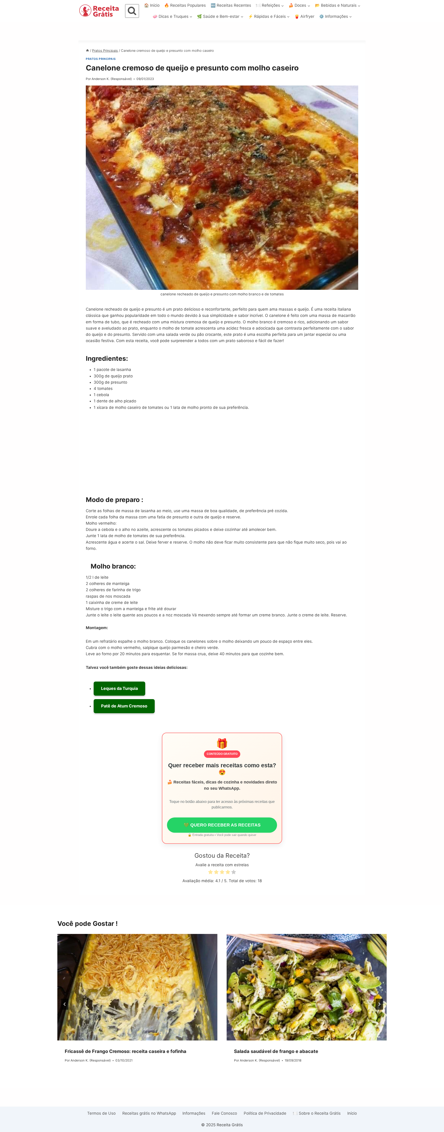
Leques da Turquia (119, 688)
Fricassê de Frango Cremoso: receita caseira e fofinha (125, 1051)
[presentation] (137, 987)
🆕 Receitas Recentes (231, 5)
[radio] (210, 872)
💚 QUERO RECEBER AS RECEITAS (222, 825)
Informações (193, 1113)
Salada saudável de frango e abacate (276, 1051)
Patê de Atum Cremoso (124, 706)
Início (352, 1113)
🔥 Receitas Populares (185, 5)
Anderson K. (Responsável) (112, 79)
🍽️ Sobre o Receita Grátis (317, 1113)
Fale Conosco (224, 1113)
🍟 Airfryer (304, 16)
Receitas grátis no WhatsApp (149, 1113)
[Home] (87, 50)
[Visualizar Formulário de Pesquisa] (132, 11)
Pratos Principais (101, 59)
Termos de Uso (101, 1113)
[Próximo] (379, 1004)
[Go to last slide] (64, 1004)
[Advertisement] (222, 452)
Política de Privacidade (265, 1113)
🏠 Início (152, 5)
